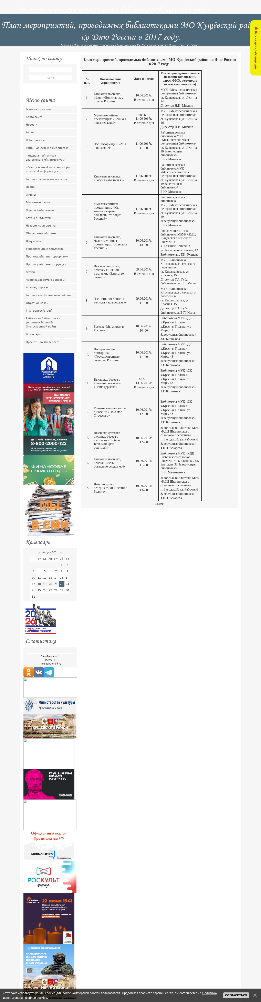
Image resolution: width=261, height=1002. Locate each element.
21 (56, 584)
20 (50, 584)
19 (44, 584)
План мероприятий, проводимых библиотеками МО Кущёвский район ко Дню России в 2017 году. (137, 45)
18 (39, 584)
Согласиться (236, 995)
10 (33, 577)
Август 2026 (50, 552)
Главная (66, 45)
